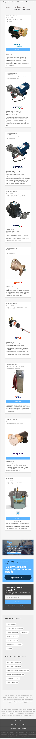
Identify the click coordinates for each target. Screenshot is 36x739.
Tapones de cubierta (12, 632)
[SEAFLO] (18, 337)
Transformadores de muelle (14, 644)
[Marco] (18, 107)
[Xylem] (18, 45)
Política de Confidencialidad (21, 605)
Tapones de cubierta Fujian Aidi (15, 674)
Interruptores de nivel (12, 636)
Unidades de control (12, 640)
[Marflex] (18, 512)
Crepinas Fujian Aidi (12, 682)
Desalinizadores (11, 624)
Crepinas (9, 648)
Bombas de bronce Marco (14, 666)
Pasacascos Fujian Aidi (13, 678)
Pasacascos (24, 632)
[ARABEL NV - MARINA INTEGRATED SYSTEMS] (18, 397)
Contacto (18, 49)
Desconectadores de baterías (15, 628)
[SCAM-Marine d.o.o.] (18, 282)
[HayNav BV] (18, 453)
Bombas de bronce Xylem (14, 662)
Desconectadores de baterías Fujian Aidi (18, 670)
